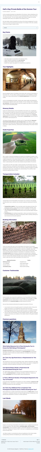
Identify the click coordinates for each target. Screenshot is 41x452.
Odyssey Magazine (7, 11)
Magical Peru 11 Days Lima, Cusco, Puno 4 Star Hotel (9, 441)
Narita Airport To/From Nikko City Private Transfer (31, 441)
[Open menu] (39, 2)
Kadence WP (31, 448)
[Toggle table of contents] (36, 27)
